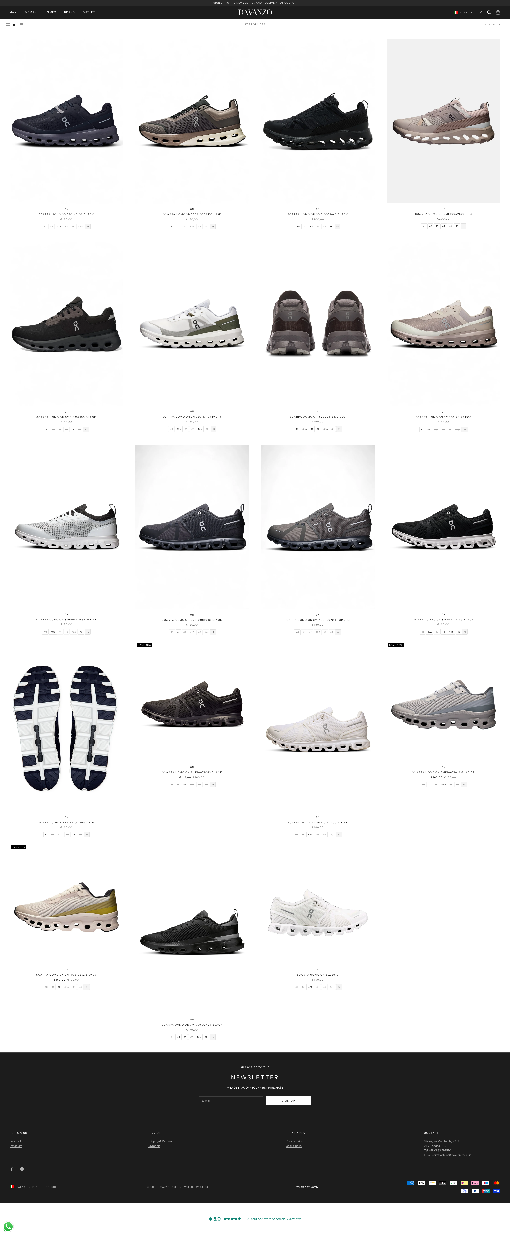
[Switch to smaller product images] (14, 24)
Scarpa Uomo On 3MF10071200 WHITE (318, 822)
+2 (337, 226)
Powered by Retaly (306, 1187)
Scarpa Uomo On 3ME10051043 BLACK (318, 214)
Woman (31, 12)
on (66, 209)
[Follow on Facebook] (12, 1169)
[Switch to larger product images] (8, 24)
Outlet (89, 12)
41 (424, 226)
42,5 (59, 226)
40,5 (179, 429)
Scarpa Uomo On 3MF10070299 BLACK (443, 619)
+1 (463, 226)
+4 (213, 632)
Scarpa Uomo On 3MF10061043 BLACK (192, 619)
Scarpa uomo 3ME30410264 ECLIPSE (192, 214)
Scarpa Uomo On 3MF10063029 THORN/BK (318, 619)
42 (311, 226)
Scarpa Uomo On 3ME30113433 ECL (318, 416)
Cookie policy (294, 1146)
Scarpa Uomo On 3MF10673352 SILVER (66, 974)
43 (437, 226)
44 (443, 226)
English (50, 1187)
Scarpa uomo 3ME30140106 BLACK (66, 214)
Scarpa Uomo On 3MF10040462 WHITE (66, 619)
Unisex (50, 12)
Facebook (16, 1141)
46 (457, 226)
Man (13, 12)
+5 (87, 631)
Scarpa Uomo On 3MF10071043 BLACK (192, 772)
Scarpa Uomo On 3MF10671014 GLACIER (443, 772)
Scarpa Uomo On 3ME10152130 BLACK (66, 417)
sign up (288, 1100)
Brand (69, 12)
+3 (88, 226)
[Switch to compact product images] (21, 24)
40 (172, 226)
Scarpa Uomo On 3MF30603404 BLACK (192, 1024)
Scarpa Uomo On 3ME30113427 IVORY (192, 416)
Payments (154, 1146)
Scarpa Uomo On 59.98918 (318, 974)
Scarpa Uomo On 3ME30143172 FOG (444, 417)
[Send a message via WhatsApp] (8, 1226)
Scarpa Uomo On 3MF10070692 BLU (66, 822)
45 (331, 226)
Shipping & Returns (160, 1141)
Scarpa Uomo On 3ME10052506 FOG (443, 213)
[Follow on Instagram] (22, 1169)
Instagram (16, 1146)
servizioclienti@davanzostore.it (451, 1155)
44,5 (451, 631)
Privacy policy (294, 1141)
